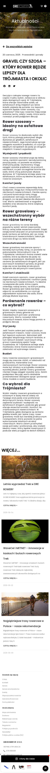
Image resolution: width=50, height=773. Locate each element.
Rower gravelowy (11, 224)
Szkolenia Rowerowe (10, 699)
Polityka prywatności (10, 729)
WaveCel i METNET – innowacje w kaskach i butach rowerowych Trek (23, 553)
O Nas (4, 679)
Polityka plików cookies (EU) (12, 735)
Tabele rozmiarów (9, 722)
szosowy (36, 333)
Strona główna (11, 27)
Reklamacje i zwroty (9, 719)
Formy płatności (8, 702)
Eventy (4, 692)
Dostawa (5, 715)
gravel (6, 342)
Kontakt (5, 683)
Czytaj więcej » (10, 505)
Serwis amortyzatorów (10, 689)
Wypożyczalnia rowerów (11, 695)
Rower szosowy (10, 135)
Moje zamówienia (9, 712)
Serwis (4, 686)
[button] (5, 6)
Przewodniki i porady (24, 27)
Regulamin (6, 725)
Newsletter (6, 732)
